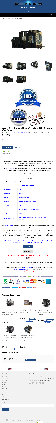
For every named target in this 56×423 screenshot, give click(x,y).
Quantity (5, 140)
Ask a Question (28, 251)
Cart (53, 14)
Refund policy (5, 394)
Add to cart (30, 320)
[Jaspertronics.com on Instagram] (40, 384)
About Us (4, 376)
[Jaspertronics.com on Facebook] (33, 384)
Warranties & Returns (8, 380)
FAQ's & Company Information (10, 382)
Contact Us (5, 391)
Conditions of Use (6, 386)
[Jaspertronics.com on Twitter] (30, 384)
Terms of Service (6, 393)
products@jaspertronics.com (20, 269)
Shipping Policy (28, 246)
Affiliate (4, 397)
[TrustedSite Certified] (6, 152)
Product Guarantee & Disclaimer (10, 385)
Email (3, 402)
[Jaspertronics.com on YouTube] (43, 384)
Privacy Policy (6, 388)
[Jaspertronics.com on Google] (37, 384)
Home (3, 18)
